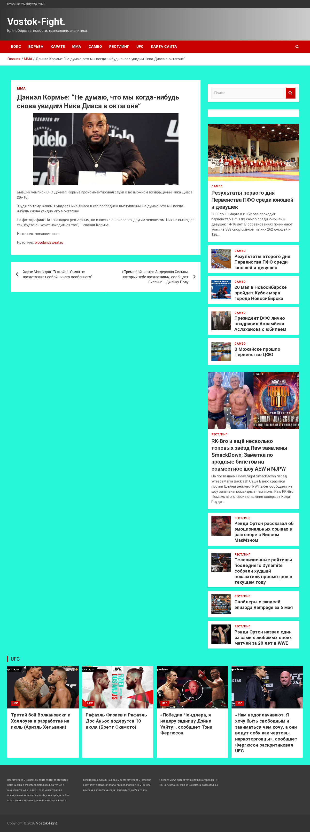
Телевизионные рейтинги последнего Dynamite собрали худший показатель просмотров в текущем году (263, 571)
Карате (58, 46)
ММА (76, 46)
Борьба (35, 46)
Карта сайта (164, 46)
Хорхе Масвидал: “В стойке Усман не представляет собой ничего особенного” (57, 274)
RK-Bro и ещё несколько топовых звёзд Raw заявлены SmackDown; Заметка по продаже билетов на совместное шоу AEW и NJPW (249, 455)
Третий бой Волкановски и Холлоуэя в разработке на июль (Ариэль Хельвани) (40, 721)
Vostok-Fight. (36, 21)
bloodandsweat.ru (49, 242)
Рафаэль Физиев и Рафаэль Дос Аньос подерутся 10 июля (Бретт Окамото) (116, 721)
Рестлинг (119, 46)
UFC (140, 46)
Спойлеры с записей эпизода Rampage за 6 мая (263, 604)
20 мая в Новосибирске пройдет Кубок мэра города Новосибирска (260, 292)
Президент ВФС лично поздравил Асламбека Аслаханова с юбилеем (260, 323)
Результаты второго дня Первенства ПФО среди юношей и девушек (262, 262)
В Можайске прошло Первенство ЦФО (257, 352)
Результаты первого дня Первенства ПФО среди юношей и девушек (252, 200)
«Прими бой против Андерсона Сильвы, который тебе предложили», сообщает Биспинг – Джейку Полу (155, 277)
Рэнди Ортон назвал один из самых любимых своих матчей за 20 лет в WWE (263, 637)
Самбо (95, 46)
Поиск (290, 93)
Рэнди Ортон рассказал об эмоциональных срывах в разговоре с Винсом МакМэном (264, 532)
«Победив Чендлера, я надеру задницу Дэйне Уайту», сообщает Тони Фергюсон (186, 724)
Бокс (16, 46)
